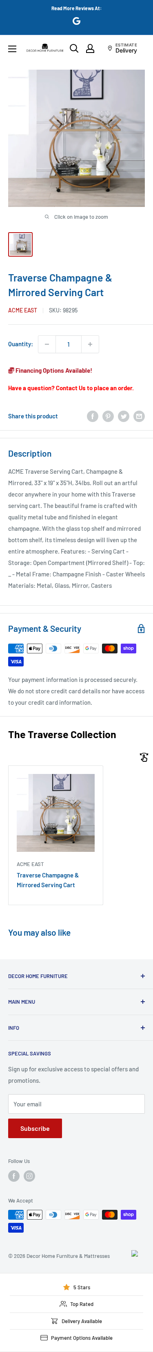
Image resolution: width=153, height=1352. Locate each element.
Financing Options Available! (53, 370)
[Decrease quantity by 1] (46, 344)
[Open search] (74, 48)
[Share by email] (139, 416)
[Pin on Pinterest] (108, 416)
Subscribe (35, 1128)
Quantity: (20, 343)
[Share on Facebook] (92, 416)
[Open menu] (12, 49)
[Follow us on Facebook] (14, 1176)
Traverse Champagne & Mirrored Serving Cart (48, 879)
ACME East (22, 310)
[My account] (90, 48)
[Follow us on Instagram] (29, 1176)
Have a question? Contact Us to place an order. (71, 387)
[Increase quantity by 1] (90, 344)
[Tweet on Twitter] (123, 416)
